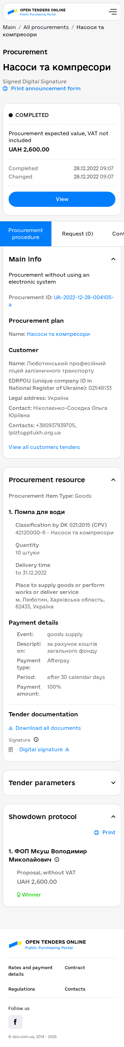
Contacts (75, 988)
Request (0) (77, 234)
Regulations (21, 988)
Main (9, 27)
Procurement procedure (25, 233)
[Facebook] (15, 1022)
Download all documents (48, 728)
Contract (75, 967)
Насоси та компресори (58, 334)
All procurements (46, 27)
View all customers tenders (44, 447)
